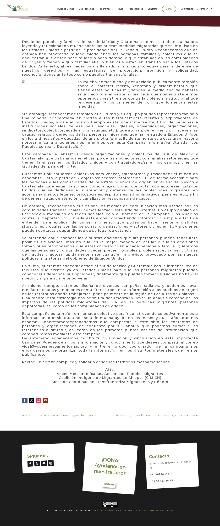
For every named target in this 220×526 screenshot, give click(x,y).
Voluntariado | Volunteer (194, 9)
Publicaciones (135, 9)
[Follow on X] (31, 400)
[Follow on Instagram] (38, 400)
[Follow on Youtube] (45, 400)
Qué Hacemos (86, 9)
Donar (169, 8)
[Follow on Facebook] (25, 400)
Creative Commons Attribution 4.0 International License (134, 511)
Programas (105, 9)
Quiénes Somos (65, 9)
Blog (120, 9)
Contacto (152, 9)
